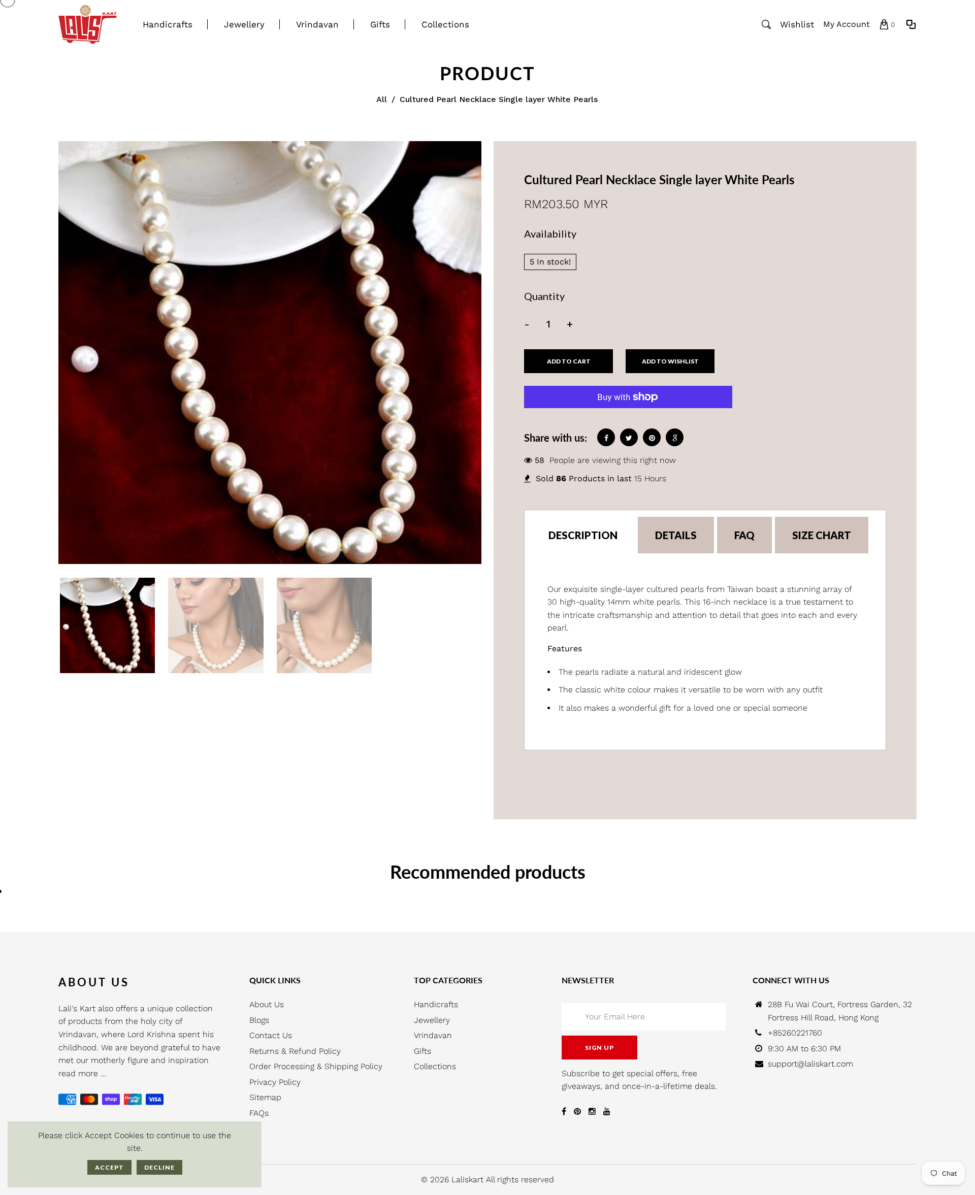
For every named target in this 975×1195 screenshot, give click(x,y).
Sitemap (265, 1097)
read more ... (82, 1073)
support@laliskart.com (810, 1064)
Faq (744, 535)
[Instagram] (592, 1111)
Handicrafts (436, 1004)
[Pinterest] (577, 1111)
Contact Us (270, 1035)
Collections (435, 1066)
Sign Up (599, 1047)
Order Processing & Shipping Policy (315, 1066)
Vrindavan (433, 1035)
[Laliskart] (87, 23)
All (381, 99)
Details (676, 535)
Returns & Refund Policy (295, 1051)
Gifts (422, 1051)
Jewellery (432, 1020)
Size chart (821, 535)
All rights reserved (520, 1179)
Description (583, 535)
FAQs (259, 1113)
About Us (266, 1004)
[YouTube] (606, 1111)
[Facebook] (564, 1111)
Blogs (259, 1020)
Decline (159, 1167)
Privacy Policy (275, 1082)
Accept (109, 1167)
